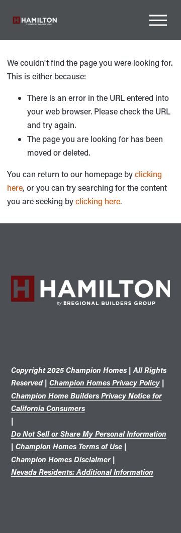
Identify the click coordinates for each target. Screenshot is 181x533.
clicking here (97, 201)
